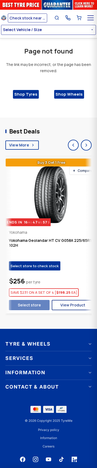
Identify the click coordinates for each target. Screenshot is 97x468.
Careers (48, 446)
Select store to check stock (35, 265)
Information (48, 438)
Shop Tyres (25, 94)
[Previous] (73, 145)
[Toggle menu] (90, 17)
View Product (72, 304)
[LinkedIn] (74, 459)
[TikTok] (61, 459)
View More (19, 145)
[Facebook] (22, 459)
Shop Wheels (69, 94)
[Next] (86, 145)
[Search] (57, 18)
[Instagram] (35, 459)
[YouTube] (48, 459)
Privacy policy (48, 430)
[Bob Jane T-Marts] (3, 18)
